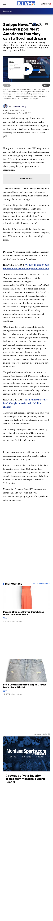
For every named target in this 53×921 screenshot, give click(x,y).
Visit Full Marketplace (41, 583)
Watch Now (45, 4)
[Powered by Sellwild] (46, 734)
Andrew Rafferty (19, 106)
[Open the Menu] (4, 4)
